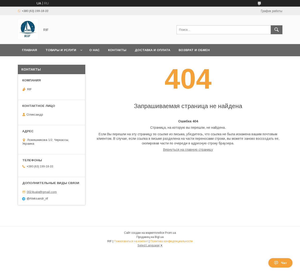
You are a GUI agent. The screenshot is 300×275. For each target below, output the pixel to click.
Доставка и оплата (152, 50)
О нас (94, 50)
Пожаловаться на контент (131, 241)
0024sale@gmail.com (42, 192)
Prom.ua (170, 232)
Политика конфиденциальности (171, 241)
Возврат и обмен (194, 50)
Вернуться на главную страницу (188, 149)
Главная (29, 50)
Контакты (117, 50)
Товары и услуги (60, 50)
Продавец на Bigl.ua (150, 237)
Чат (284, 263)
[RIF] (28, 38)
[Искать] (276, 29)
